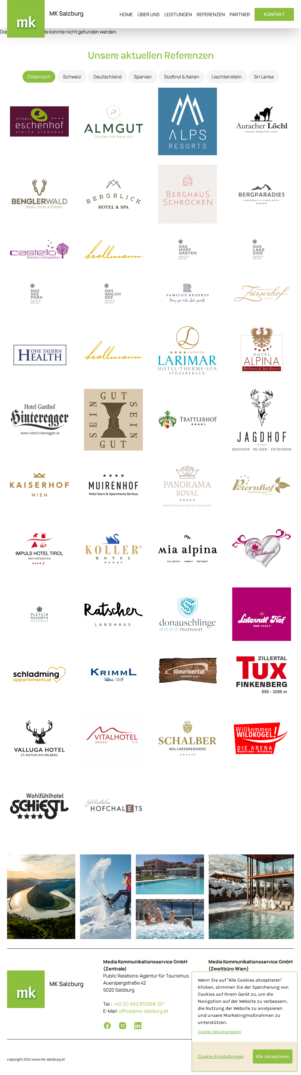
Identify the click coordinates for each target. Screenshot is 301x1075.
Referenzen (211, 14)
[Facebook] (107, 1026)
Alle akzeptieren (273, 1056)
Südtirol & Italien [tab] (181, 76)
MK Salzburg (66, 13)
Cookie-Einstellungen (221, 1056)
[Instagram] (122, 1026)
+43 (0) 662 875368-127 (138, 1004)
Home (126, 14)
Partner (240, 14)
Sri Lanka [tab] (264, 76)
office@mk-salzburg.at (143, 1011)
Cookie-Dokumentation (219, 1031)
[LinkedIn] (138, 1026)
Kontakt (274, 14)
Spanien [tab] (143, 76)
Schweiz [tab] (72, 76)
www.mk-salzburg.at (48, 1059)
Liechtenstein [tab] (227, 76)
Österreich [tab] (39, 76)
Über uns (149, 14)
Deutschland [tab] (107, 76)
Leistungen (178, 14)
